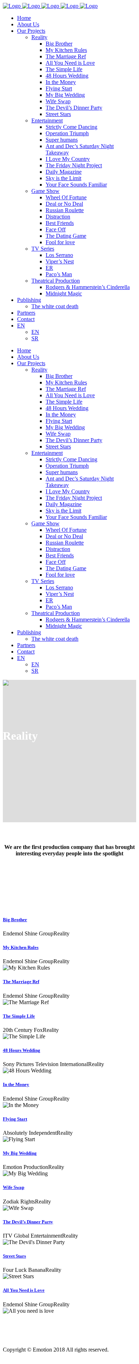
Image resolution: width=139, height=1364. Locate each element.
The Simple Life (19, 1016)
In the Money (16, 1084)
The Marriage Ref (21, 981)
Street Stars (14, 1256)
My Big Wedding (20, 1153)
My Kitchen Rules (20, 947)
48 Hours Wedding (21, 1050)
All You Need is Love (24, 1290)
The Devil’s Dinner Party (28, 1221)
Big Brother (15, 919)
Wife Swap (13, 1187)
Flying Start (15, 1119)
